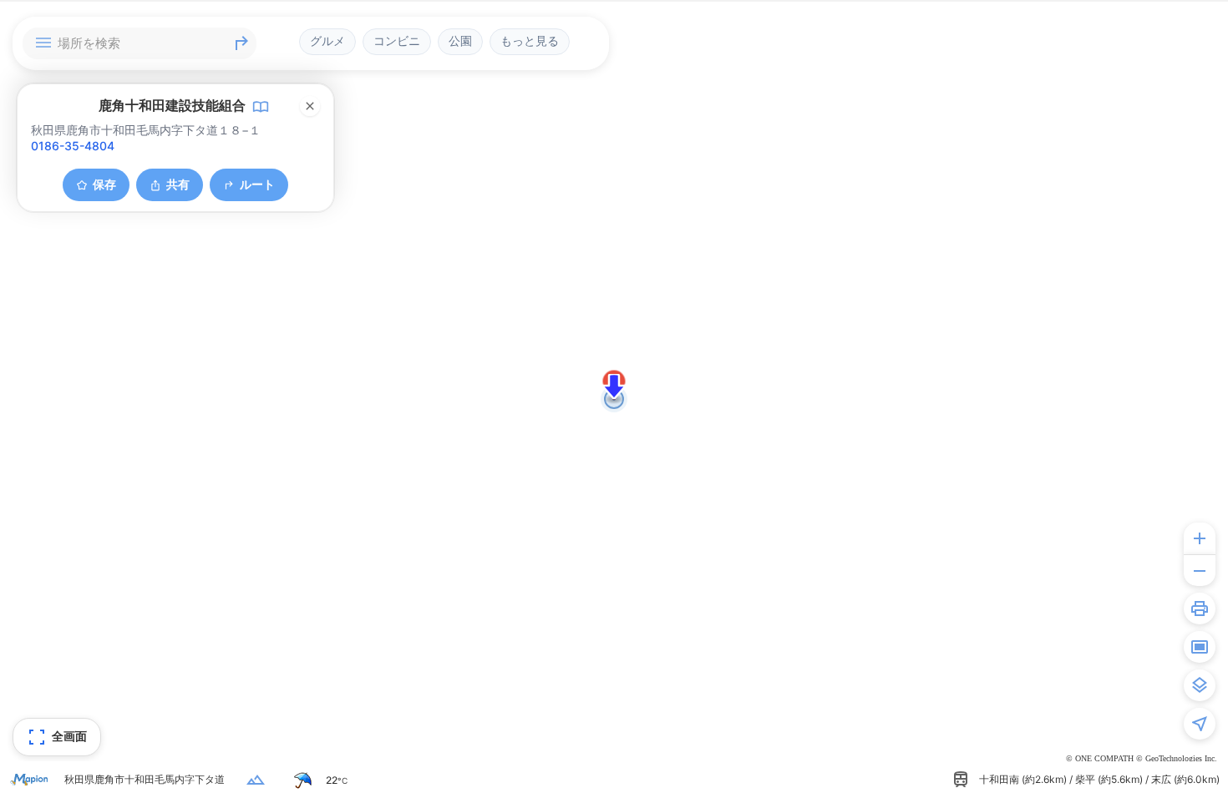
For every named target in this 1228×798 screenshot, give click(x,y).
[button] (614, 386)
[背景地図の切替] (1199, 685)
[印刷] (1199, 608)
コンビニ (396, 41)
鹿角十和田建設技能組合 (172, 105)
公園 (460, 41)
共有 (178, 184)
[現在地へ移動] (1199, 724)
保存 (104, 184)
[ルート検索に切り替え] (241, 43)
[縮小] (1199, 570)
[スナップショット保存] (1199, 647)
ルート (257, 184)
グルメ (327, 41)
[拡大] (1199, 538)
